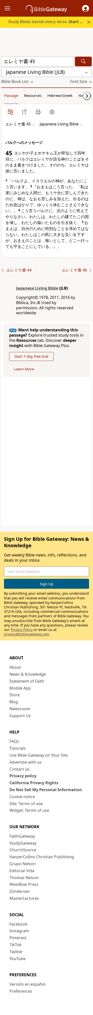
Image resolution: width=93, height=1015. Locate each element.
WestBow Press (23, 884)
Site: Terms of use (26, 803)
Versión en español (27, 984)
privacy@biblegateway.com (26, 634)
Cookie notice (22, 796)
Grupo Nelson (22, 863)
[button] (85, 8)
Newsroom (19, 708)
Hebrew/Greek (59, 95)
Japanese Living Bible (37, 288)
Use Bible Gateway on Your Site (38, 755)
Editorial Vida (21, 870)
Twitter (16, 951)
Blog (13, 701)
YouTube (17, 958)
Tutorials (17, 748)
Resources (32, 95)
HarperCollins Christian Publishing (41, 856)
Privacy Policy (22, 629)
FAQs (14, 741)
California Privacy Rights (33, 782)
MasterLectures (24, 898)
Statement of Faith (26, 681)
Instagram (19, 931)
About (15, 667)
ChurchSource (22, 850)
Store (14, 695)
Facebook (18, 924)
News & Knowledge (27, 674)
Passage (11, 95)
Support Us (20, 715)
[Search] (83, 61)
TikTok (15, 944)
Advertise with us (25, 762)
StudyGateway (22, 843)
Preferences (20, 991)
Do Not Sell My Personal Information (45, 789)
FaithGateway (22, 836)
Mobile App (20, 688)
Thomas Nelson (24, 877)
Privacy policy (22, 776)
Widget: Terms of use (29, 810)
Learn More (24, 368)
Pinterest (18, 937)
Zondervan (19, 891)
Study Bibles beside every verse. (48, 21)
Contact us (19, 769)
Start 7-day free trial (31, 356)
